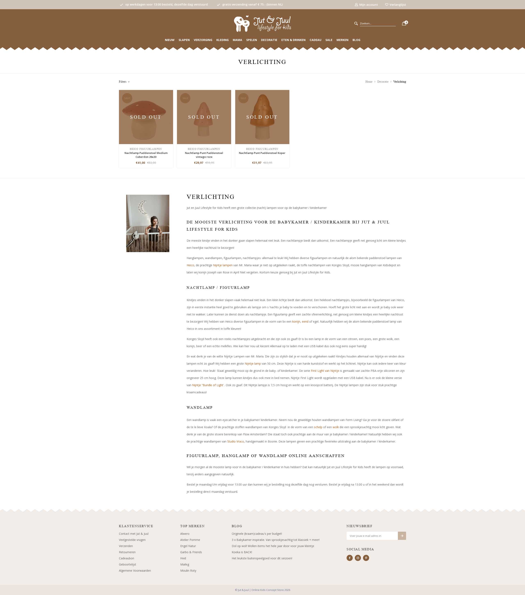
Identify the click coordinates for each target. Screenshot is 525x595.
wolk (336, 427)
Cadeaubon (126, 558)
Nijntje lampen (223, 265)
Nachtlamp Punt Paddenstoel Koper (262, 153)
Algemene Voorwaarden (135, 570)
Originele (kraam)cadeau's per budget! (257, 534)
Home (368, 81)
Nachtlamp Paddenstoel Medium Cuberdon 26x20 (146, 155)
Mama (237, 40)
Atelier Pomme (190, 540)
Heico (190, 265)
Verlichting (399, 81)
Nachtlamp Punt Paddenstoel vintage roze (204, 155)
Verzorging (203, 40)
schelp (318, 427)
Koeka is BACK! (242, 552)
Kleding (222, 40)
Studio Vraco (235, 441)
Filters (122, 81)
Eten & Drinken (293, 40)
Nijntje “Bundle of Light (207, 385)
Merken (342, 40)
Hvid (183, 558)
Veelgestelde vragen (132, 540)
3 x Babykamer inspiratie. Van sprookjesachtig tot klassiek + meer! (276, 540)
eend (305, 321)
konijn (296, 321)
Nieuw (170, 40)
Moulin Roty (188, 570)
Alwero (184, 534)
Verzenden (126, 546)
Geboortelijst (127, 564)
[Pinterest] (366, 558)
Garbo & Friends (191, 552)
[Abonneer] (402, 536)
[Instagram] (358, 558)
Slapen (184, 40)
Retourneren (127, 552)
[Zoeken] (356, 23)
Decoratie (269, 40)
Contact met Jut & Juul (133, 534)
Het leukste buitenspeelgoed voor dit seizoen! (262, 558)
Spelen (251, 40)
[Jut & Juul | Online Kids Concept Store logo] (262, 23)
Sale (328, 40)
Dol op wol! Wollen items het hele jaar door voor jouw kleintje (273, 546)
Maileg (184, 564)
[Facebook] (350, 558)
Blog (356, 40)
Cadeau (315, 40)
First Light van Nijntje (325, 371)
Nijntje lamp (253, 363)
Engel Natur (188, 546)
